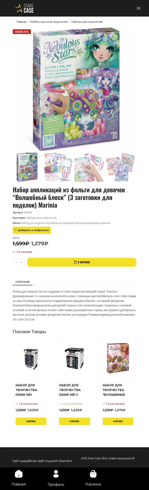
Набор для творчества (35, 223)
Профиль (56, 484)
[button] (138, 8)
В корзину (84, 262)
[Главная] (18, 473)
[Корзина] (93, 473)
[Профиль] (56, 473)
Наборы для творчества (87, 21)
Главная (22, 21)
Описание (22, 281)
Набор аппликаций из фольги (92, 223)
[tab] (23, 281)
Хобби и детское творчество (49, 21)
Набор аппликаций (61, 223)
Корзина (93, 484)
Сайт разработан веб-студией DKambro (42, 461)
